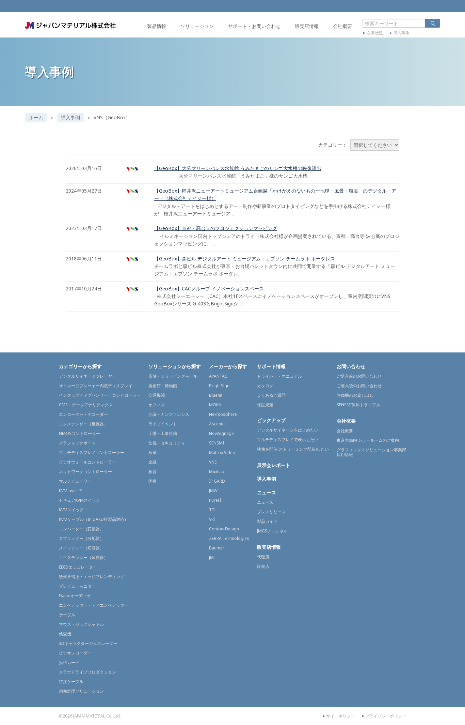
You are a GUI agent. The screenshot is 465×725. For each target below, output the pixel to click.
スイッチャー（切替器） (81, 548)
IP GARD (217, 481)
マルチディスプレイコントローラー (91, 452)
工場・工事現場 (162, 433)
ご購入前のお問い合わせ (359, 376)
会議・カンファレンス (168, 414)
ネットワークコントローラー (85, 471)
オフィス (156, 405)
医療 (152, 481)
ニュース (266, 492)
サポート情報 (271, 366)
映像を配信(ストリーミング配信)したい (293, 449)
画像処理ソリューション (81, 691)
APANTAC (218, 376)
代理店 (263, 557)
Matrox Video (222, 452)
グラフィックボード (77, 443)
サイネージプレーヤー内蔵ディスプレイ (95, 386)
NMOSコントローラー (79, 433)
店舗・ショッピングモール (172, 376)
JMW (213, 491)
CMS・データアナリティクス (86, 405)
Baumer (216, 548)
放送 (152, 452)
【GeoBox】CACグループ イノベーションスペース (209, 288)
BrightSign (219, 386)
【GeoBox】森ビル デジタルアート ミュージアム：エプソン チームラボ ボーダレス (244, 258)
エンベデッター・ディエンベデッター (93, 605)
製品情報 (156, 26)
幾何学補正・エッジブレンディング (91, 576)
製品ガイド (267, 521)
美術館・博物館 (162, 386)
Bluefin (215, 395)
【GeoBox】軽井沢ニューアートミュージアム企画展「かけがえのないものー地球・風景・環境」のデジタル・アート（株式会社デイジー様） (275, 194)
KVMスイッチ (71, 510)
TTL (213, 510)
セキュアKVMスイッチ (79, 500)
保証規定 (265, 405)
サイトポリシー (340, 716)
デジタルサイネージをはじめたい (287, 430)
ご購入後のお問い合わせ (359, 386)
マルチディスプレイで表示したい (287, 439)
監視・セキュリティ (166, 443)
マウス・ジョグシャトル (81, 624)
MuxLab (216, 471)
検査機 (65, 634)
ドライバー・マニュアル (279, 376)
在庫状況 (375, 33)
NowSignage (221, 433)
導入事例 (401, 33)
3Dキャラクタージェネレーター (88, 643)
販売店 (263, 566)
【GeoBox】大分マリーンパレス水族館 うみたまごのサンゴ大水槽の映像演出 (237, 168)
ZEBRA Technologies (229, 538)
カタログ (265, 386)
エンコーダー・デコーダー (83, 414)
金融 (152, 462)
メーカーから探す (228, 366)
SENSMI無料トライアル (358, 405)
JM (211, 557)
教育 (152, 471)
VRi (212, 519)
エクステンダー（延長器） (83, 424)
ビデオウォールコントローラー (87, 462)
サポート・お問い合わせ (254, 26)
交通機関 (156, 395)
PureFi (215, 500)
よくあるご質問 (271, 395)
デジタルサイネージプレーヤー (87, 376)
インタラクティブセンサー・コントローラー (100, 395)
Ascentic (217, 424)
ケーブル (67, 615)
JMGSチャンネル (272, 531)
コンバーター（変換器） (81, 529)
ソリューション (197, 26)
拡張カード (69, 662)
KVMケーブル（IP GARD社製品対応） (93, 519)
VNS (213, 462)
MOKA (215, 405)
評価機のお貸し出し (355, 395)
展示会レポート (273, 465)
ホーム (36, 117)
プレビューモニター (77, 586)
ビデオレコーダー (75, 653)
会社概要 (342, 26)
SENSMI (216, 443)
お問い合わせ (351, 366)
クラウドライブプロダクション (87, 672)
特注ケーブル (71, 681)
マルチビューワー (75, 481)
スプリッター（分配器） (81, 538)
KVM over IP (70, 491)
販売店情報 (307, 26)
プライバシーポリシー (385, 716)
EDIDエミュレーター (78, 567)
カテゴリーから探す (80, 366)
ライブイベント (162, 424)
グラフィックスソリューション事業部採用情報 (371, 452)
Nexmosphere (223, 414)
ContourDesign (224, 529)
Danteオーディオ (75, 596)
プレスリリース (271, 512)
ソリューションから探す (174, 366)
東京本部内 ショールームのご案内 (368, 440)
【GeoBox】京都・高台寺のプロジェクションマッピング (215, 228)
